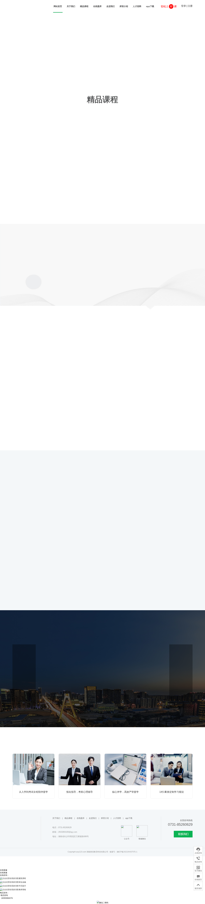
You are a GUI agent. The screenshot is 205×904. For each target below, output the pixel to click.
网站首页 (58, 6)
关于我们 (71, 6)
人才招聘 (137, 6)
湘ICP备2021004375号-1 (127, 852)
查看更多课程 (102, 221)
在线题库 (97, 6)
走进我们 (110, 6)
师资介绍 (124, 6)
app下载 (150, 6)
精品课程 (84, 6)
